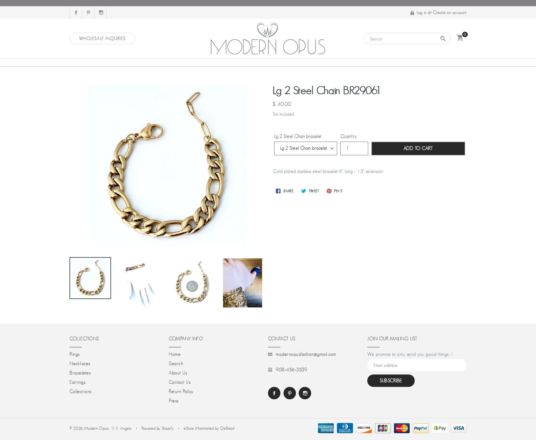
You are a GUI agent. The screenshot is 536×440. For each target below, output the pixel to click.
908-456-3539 (291, 370)
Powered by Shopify (157, 428)
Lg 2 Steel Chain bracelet (297, 136)
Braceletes (80, 373)
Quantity (348, 136)
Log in (422, 12)
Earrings (77, 382)
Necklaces (79, 363)
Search (176, 363)
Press (174, 401)
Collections (80, 391)
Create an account (450, 12)
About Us (178, 373)
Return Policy (181, 391)
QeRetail (227, 428)
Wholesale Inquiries (102, 38)
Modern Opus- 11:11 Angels (108, 428)
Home (175, 354)
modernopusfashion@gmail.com (306, 354)
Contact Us (179, 382)
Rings (74, 354)
